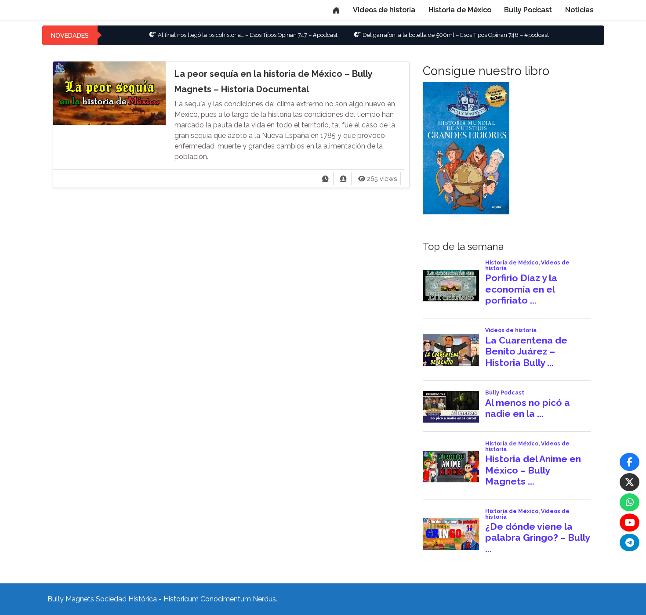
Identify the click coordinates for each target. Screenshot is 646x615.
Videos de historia (384, 10)
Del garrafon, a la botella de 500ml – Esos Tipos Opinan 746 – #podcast (436, 35)
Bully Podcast (528, 10)
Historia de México (459, 10)
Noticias (579, 10)
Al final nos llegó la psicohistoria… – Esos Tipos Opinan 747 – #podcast (228, 35)
